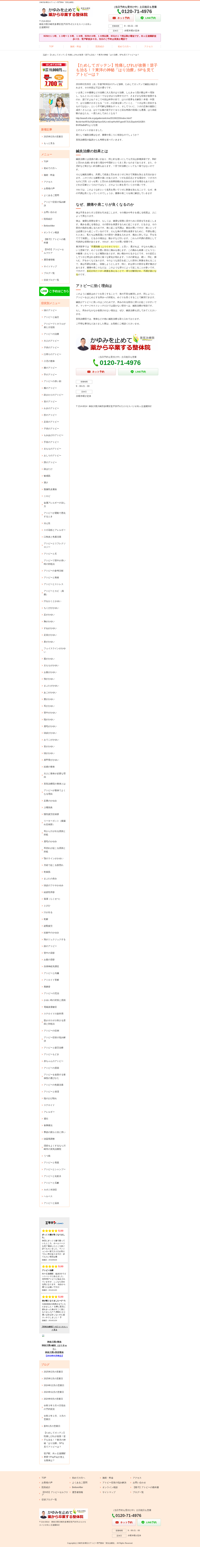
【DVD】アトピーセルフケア (54, 251)
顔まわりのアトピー (53, 395)
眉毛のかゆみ (50, 841)
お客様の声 (49, 188)
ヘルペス (48, 1196)
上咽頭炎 (48, 807)
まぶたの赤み (50, 878)
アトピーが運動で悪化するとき (55, 515)
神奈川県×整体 (54, 1342)
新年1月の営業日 (52, 1426)
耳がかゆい (49, 706)
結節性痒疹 (49, 892)
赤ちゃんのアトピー (53, 1061)
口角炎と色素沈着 (52, 537)
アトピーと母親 (51, 1162)
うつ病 (47, 1156)
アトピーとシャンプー (55, 1169)
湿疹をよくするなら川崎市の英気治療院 (55, 1147)
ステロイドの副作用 (53, 1013)
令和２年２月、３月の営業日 (55, 1418)
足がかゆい (49, 614)
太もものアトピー (52, 449)
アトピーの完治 (51, 993)
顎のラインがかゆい (53, 858)
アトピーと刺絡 (51, 577)
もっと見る (49, 143)
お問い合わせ (50, 212)
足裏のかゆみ (50, 801)
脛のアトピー (50, 462)
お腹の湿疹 (49, 959)
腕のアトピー (50, 388)
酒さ (46, 482)
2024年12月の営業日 (54, 1385)
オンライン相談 (51, 232)
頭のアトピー (50, 310)
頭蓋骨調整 (49, 1139)
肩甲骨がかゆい (51, 760)
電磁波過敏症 (50, 1007)
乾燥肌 (47, 872)
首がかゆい (49, 746)
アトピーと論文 (51, 317)
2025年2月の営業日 (53, 136)
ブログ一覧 (49, 273)
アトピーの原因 (51, 1068)
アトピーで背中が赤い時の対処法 (55, 562)
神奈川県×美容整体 (54, 1352)
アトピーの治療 (51, 334)
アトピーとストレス (53, 584)
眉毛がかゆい (50, 726)
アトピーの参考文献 (53, 571)
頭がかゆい (49, 753)
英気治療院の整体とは (55, 784)
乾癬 (46, 919)
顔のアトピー (50, 946)
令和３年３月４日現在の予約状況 (55, 1407)
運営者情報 (49, 259)
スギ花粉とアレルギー (55, 530)
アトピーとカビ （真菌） (54, 593)
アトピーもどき (51, 1054)
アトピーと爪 (50, 554)
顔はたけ (48, 469)
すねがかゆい (50, 628)
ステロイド (49, 1105)
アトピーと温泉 (51, 1203)
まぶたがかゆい (51, 686)
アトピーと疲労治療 (53, 1047)
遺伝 (46, 1118)
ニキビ (47, 496)
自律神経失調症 (51, 966)
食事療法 (48, 1125)
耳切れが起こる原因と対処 (55, 850)
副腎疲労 (48, 926)
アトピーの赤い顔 (52, 381)
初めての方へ (124, 46)
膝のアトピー (50, 368)
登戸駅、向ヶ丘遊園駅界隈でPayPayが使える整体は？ (55, 1457)
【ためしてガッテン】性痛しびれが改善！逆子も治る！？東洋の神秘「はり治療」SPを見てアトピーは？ (55, 1440)
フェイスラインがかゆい (55, 650)
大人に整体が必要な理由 (55, 775)
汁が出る (48, 912)
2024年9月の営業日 (53, 1399)
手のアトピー (50, 374)
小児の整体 (49, 361)
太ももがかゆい (51, 665)
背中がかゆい (50, 712)
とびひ (47, 906)
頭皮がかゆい (50, 733)
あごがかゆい (50, 692)
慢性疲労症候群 (51, 814)
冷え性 (47, 523)
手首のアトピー (51, 442)
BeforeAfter (49, 226)
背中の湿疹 (49, 953)
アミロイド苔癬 (51, 980)
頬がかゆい (49, 679)
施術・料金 (75, 46)
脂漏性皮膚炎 (50, 489)
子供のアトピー (51, 347)
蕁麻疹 (47, 987)
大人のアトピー (51, 341)
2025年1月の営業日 (53, 1378)
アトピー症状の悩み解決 (55, 204)
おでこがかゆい (51, 740)
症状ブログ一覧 (51, 280)
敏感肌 (47, 476)
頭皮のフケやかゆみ (53, 885)
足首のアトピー (51, 422)
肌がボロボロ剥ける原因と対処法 (55, 1022)
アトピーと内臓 (51, 973)
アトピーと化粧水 (52, 1176)
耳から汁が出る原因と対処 (55, 833)
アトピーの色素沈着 (53, 1085)
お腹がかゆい (50, 672)
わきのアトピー (51, 408)
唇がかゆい (49, 699)
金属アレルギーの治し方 (55, 504)
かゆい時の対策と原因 (55, 1000)
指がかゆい (49, 719)
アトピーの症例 (51, 1030)
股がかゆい (49, 659)
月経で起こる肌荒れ (53, 865)
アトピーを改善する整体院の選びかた (55, 1076)
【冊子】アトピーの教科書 (55, 241)
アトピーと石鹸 (51, 1183)
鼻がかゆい (50, 642)
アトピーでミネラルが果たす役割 (55, 325)
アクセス (148, 46)
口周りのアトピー (52, 354)
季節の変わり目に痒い (55, 1132)
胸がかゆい (49, 621)
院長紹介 (100, 46)
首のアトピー (50, 401)
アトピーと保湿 (51, 1091)
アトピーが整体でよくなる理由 (55, 792)
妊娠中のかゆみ (51, 932)
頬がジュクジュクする (55, 939)
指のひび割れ (50, 1098)
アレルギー (49, 1112)
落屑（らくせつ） (52, 899)
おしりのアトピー (52, 455)
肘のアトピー (50, 415)
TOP (51, 46)
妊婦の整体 (49, 767)
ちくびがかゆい (51, 608)
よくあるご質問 (51, 195)
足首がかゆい (50, 635)
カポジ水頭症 (50, 1189)
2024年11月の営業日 (54, 1392)
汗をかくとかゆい (52, 601)
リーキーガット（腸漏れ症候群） (55, 823)
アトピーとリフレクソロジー (55, 545)
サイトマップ (50, 266)
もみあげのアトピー (53, 435)
